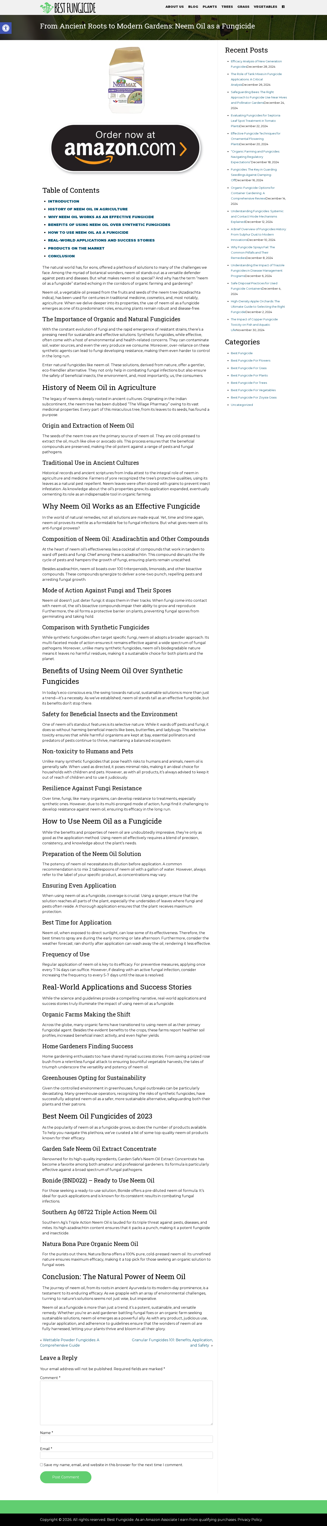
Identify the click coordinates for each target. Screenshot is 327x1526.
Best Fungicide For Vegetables (253, 390)
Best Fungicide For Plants (249, 375)
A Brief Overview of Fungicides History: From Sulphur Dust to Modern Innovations (259, 234)
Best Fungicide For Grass (248, 368)
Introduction (63, 201)
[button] (6, 28)
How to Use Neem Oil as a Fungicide (88, 232)
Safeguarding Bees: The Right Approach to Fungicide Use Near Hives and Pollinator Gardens (259, 97)
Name (46, 1433)
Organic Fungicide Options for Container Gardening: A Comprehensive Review (253, 193)
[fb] (283, 6)
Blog (193, 7)
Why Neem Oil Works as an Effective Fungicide (101, 217)
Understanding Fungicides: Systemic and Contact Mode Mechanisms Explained (257, 216)
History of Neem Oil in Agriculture (88, 209)
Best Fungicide (242, 353)
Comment (50, 1378)
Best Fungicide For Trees (249, 382)
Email (46, 1449)
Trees (227, 7)
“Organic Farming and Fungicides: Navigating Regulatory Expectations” (255, 157)
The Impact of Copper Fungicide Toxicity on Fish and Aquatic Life (254, 324)
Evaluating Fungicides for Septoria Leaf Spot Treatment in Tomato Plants (255, 121)
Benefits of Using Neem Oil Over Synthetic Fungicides (109, 225)
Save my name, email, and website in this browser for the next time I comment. (113, 1465)
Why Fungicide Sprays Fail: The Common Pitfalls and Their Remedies (253, 252)
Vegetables (265, 7)
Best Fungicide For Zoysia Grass (254, 397)
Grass (243, 7)
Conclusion (61, 256)
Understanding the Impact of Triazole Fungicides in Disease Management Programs (258, 270)
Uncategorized (242, 404)
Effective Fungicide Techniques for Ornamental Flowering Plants (256, 139)
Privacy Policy (250, 1520)
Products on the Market (76, 248)
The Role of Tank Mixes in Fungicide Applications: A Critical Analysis (256, 79)
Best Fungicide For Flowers (250, 360)
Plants (210, 7)
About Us (175, 7)
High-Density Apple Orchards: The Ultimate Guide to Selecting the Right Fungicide (258, 306)
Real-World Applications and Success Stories (101, 240)
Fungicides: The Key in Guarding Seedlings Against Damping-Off (254, 175)
